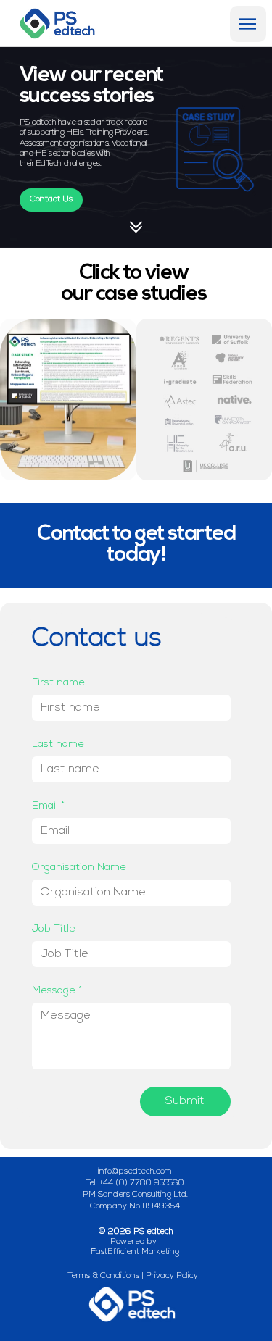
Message (57, 990)
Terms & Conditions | (106, 1275)
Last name (58, 744)
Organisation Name (79, 867)
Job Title (53, 929)
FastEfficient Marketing (135, 1252)
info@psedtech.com (135, 1171)
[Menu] (248, 24)
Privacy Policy (172, 1275)
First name (58, 682)
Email (48, 806)
